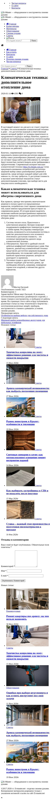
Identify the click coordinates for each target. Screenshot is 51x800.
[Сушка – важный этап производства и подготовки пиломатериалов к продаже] (20, 519)
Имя (3, 571)
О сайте (15, 5)
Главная (12, 24)
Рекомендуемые (13, 611)
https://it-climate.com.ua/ (33, 167)
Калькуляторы (12, 26)
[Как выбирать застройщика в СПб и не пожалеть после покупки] (20, 485)
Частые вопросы (19, 3)
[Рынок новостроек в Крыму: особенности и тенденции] (20, 416)
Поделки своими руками (17, 59)
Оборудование (12, 31)
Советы (9, 36)
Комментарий (8, 566)
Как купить (11, 52)
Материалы (11, 28)
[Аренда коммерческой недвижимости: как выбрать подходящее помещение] (20, 383)
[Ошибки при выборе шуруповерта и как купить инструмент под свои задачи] (27, 685)
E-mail (4, 576)
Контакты (16, 8)
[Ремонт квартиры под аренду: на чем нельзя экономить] (27, 609)
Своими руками (13, 33)
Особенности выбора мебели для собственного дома (24, 315)
